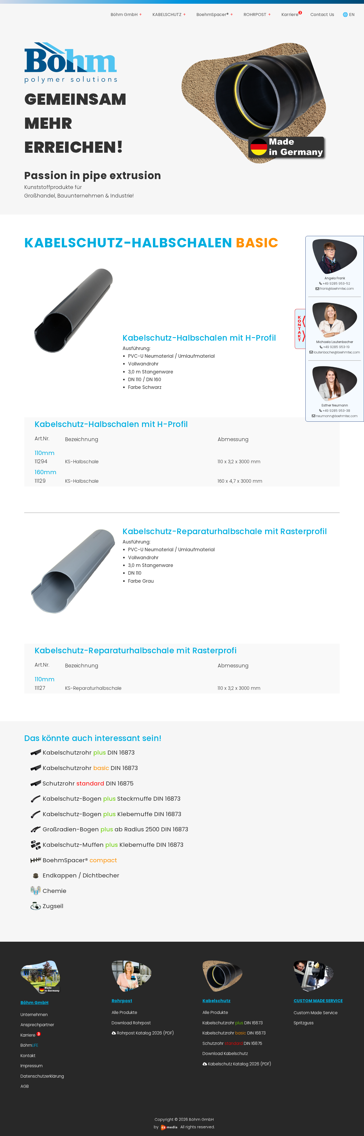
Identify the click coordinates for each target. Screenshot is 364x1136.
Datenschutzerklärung (42, 1076)
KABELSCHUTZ (166, 14)
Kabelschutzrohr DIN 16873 (88, 752)
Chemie (53, 891)
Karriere (289, 14)
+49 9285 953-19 (336, 347)
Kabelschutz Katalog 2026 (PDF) (239, 1064)
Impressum (32, 1066)
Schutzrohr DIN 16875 (87, 783)
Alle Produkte (124, 1012)
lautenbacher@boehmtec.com (337, 352)
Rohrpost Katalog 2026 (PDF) (145, 1033)
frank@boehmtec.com (337, 289)
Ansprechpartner (37, 1025)
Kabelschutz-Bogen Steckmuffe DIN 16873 (110, 799)
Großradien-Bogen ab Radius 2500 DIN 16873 (114, 829)
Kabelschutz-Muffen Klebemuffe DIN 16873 (112, 845)
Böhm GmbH (124, 14)
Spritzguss (304, 1023)
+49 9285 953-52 (336, 283)
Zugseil (52, 906)
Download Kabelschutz (225, 1053)
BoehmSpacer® (212, 14)
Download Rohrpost (131, 1023)
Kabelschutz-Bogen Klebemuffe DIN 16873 (111, 814)
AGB (25, 1086)
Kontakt (28, 1055)
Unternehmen (34, 1014)
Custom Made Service (316, 1013)
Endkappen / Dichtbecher (80, 875)
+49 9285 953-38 (336, 410)
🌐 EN (348, 14)
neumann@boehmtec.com (337, 416)
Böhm (29, 1045)
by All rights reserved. (184, 1127)
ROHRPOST (255, 14)
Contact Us (322, 14)
